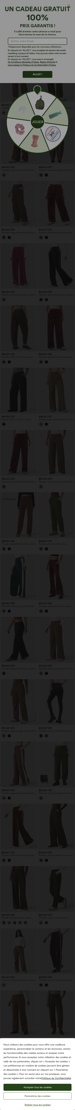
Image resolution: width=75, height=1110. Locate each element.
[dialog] (37, 555)
